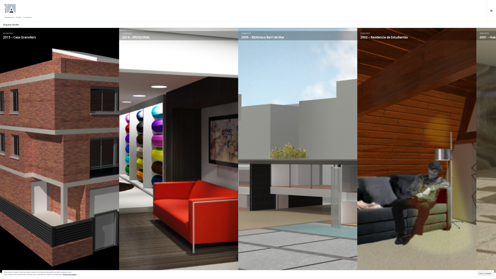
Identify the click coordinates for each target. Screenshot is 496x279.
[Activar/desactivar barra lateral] (491, 10)
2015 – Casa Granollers (19, 37)
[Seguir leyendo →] (59, 150)
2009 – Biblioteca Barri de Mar (262, 37)
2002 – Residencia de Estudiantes (384, 37)
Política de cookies (70, 274)
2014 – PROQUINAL (136, 37)
